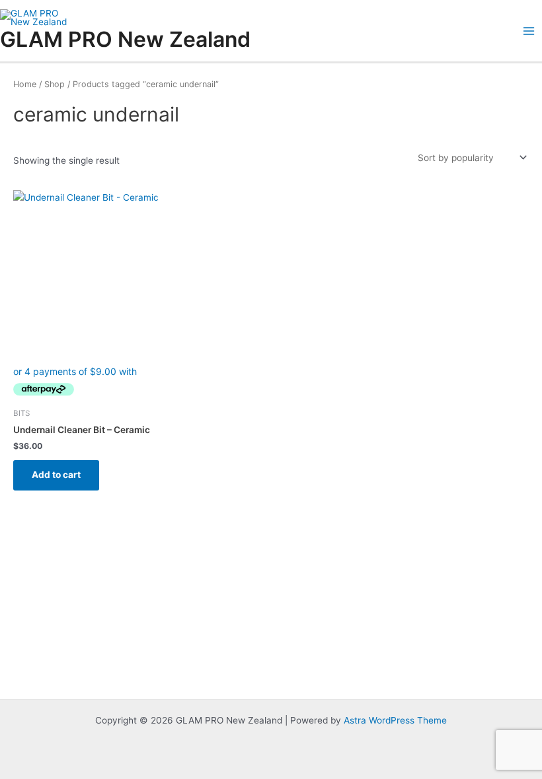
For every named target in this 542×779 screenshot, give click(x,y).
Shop (54, 84)
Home (24, 84)
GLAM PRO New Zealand (125, 39)
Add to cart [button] (56, 474)
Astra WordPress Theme (395, 720)
